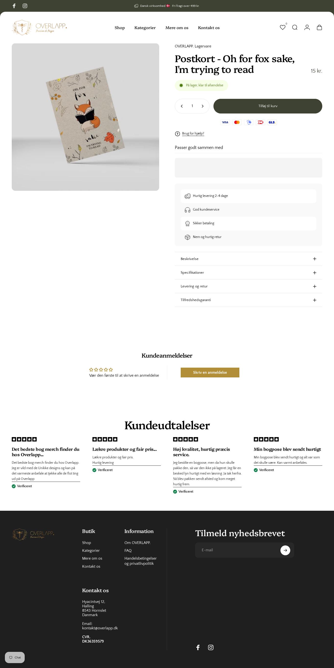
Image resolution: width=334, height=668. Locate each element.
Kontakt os (91, 566)
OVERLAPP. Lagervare (193, 46)
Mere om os (92, 558)
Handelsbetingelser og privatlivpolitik (140, 561)
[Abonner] (285, 550)
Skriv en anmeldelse (210, 372)
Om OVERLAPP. (137, 543)
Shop (86, 543)
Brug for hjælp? (193, 134)
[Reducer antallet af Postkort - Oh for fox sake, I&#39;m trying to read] (180, 106)
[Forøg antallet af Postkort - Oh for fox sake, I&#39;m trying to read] (203, 106)
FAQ (128, 550)
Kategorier (91, 550)
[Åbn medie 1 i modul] (85, 117)
